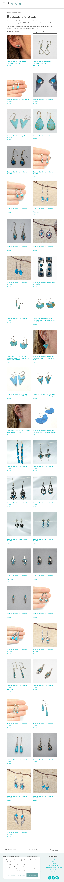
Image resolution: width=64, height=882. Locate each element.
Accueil (9, 12)
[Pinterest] (57, 877)
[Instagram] (53, 877)
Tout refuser (21, 875)
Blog (53, 859)
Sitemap (53, 871)
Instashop (53, 869)
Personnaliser (11, 875)
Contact (53, 863)
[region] (21, 868)
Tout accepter (32, 875)
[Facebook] (49, 877)
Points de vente (53, 865)
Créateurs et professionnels (53, 867)
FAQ (53, 861)
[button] (8, 3)
